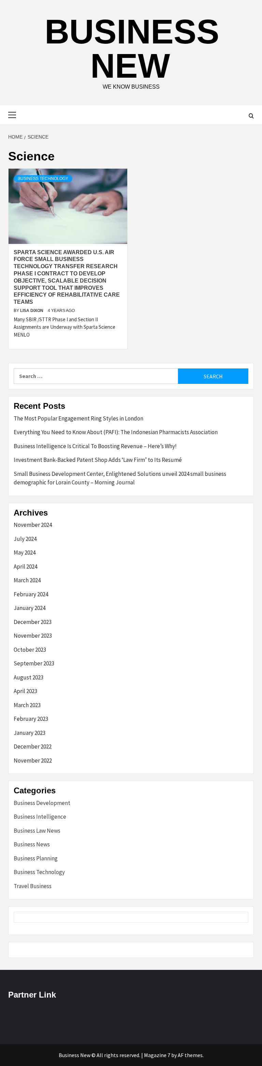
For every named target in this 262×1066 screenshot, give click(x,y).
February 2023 (31, 719)
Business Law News (37, 830)
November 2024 (33, 525)
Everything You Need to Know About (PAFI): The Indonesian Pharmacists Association (116, 432)
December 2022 (33, 746)
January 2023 (29, 733)
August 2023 (28, 677)
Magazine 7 (157, 1055)
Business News (32, 844)
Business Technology (43, 178)
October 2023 (30, 649)
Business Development (42, 803)
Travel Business (33, 886)
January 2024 (29, 608)
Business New (132, 48)
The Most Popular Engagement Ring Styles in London (78, 418)
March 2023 (27, 705)
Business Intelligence (40, 816)
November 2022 (33, 760)
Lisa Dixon (32, 310)
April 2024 (25, 566)
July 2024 (25, 539)
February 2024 (31, 594)
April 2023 (25, 691)
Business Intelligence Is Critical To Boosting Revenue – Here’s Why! (95, 446)
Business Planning (36, 858)
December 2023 (33, 622)
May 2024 (24, 552)
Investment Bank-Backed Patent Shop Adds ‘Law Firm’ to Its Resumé (98, 460)
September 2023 (34, 663)
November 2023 (33, 635)
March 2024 (27, 580)
